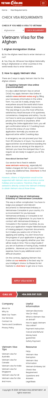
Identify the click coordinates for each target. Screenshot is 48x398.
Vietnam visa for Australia (9, 355)
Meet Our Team (9, 314)
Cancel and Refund (34, 332)
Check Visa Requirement (32, 371)
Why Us (5, 311)
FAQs (28, 351)
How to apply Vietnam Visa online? (36, 324)
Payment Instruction (35, 328)
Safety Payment (33, 341)
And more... (7, 381)
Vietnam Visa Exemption (32, 356)
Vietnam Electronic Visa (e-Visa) (34, 312)
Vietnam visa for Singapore (9, 370)
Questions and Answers (32, 377)
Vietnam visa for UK (10, 375)
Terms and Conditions (12, 324)
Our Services (7, 318)
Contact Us (7, 321)
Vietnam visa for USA (11, 378)
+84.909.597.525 (31, 294)
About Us (6, 308)
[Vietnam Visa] (11, 3)
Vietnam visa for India (11, 366)
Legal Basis (30, 381)
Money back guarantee (31, 336)
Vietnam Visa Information (32, 362)
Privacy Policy (8, 327)
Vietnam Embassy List (35, 366)
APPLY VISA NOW (23, 280)
